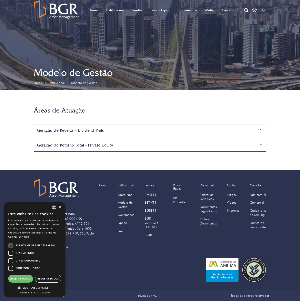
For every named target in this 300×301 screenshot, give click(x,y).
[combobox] (54, 207)
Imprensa (233, 210)
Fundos (137, 10)
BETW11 (150, 202)
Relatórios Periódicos (207, 197)
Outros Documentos (208, 221)
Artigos (232, 195)
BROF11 (150, 195)
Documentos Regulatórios (208, 209)
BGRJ (148, 235)
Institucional (115, 10)
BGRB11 (150, 210)
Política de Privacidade (258, 225)
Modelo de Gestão (125, 205)
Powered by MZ (147, 295)
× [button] (59, 207)
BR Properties (180, 200)
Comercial (257, 202)
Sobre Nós (125, 195)
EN (264, 10)
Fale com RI (258, 195)
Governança (126, 215)
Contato (228, 10)
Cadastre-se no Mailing (258, 213)
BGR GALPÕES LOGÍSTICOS (154, 222)
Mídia (209, 10)
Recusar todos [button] (48, 278)
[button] (34, 287)
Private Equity (160, 10)
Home (93, 10)
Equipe (122, 223)
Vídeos (231, 202)
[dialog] (34, 249)
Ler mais (24, 236)
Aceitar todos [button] (20, 278)
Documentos (187, 10)
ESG (120, 231)
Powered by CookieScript (35, 292)
